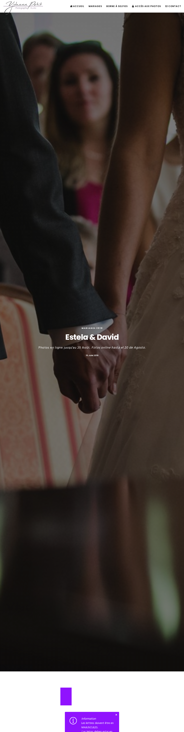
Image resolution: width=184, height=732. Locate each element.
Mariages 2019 (92, 328)
